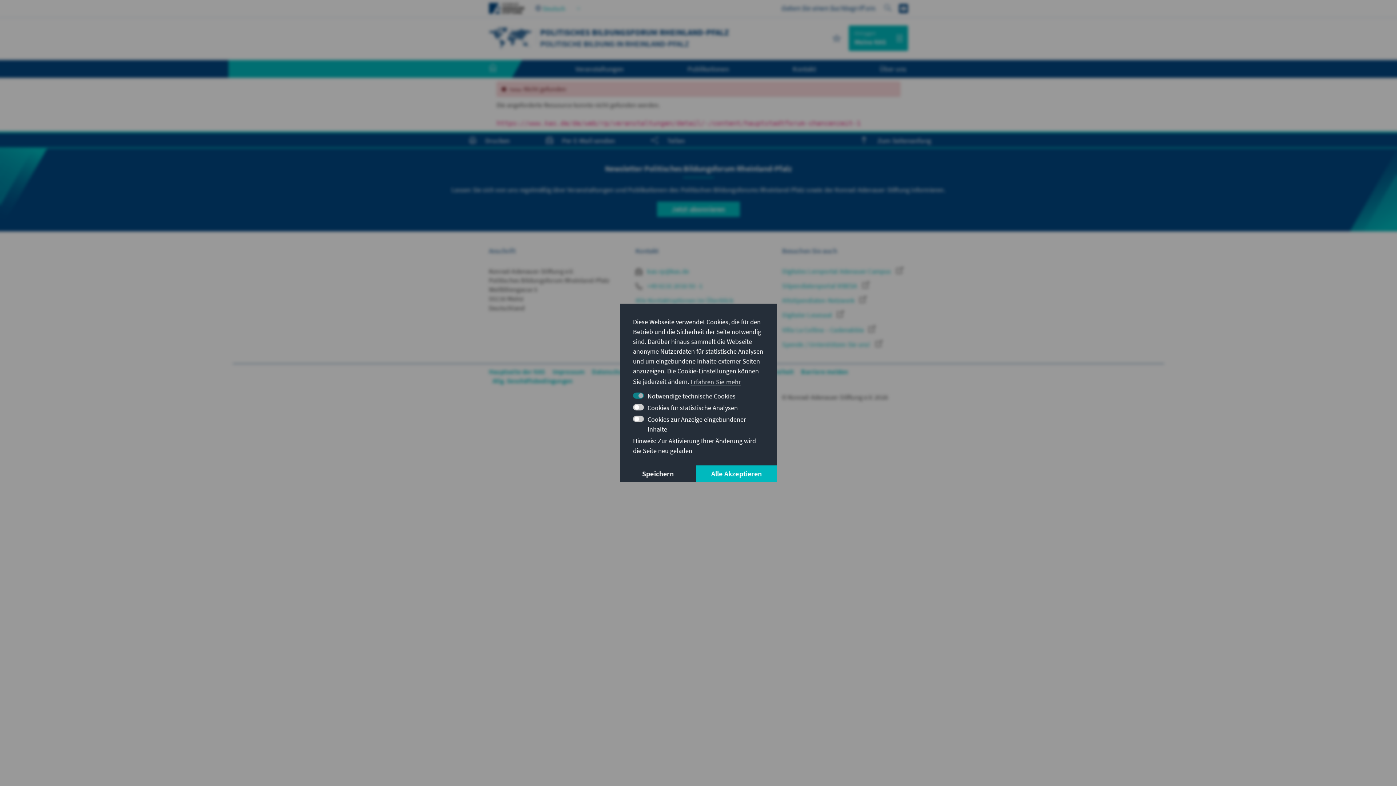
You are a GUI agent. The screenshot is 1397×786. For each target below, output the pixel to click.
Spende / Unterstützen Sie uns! (827, 344)
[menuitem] (500, 69)
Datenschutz (610, 372)
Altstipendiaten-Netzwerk (819, 300)
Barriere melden (824, 372)
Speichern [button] (658, 473)
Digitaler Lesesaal (807, 315)
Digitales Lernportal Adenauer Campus (837, 271)
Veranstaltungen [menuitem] (600, 68)
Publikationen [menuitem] (708, 68)
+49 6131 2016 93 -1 (674, 286)
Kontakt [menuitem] (804, 68)
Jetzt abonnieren (698, 209)
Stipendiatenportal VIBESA (820, 286)
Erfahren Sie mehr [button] (715, 381)
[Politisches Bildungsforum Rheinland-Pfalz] (511, 37)
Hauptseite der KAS (517, 372)
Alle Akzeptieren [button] (736, 473)
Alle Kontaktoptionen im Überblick (684, 300)
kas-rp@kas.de (667, 271)
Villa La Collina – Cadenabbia (823, 330)
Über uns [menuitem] (893, 68)
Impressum (569, 372)
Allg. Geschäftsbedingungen (533, 381)
